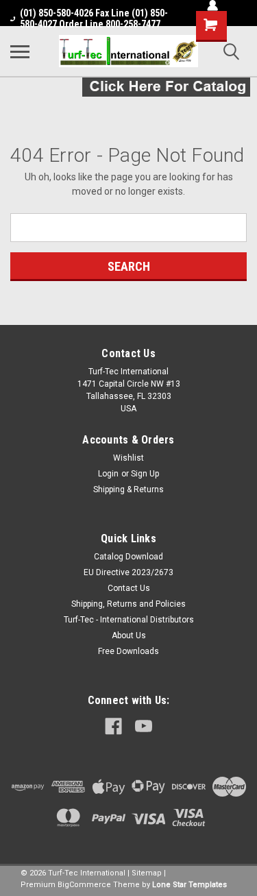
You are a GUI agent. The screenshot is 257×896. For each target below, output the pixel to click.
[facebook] (113, 726)
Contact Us (129, 588)
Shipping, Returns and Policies (128, 604)
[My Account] (212, 5)
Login (108, 474)
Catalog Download (128, 556)
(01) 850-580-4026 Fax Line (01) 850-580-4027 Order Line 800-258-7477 (94, 18)
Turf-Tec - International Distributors (129, 620)
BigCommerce (84, 884)
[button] (129, 87)
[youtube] (143, 726)
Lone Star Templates (189, 884)
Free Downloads (128, 651)
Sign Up (145, 474)
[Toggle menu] (19, 51)
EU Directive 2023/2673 (128, 572)
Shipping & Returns (128, 489)
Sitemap (147, 873)
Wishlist (128, 458)
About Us (129, 635)
